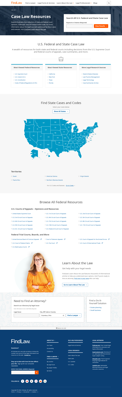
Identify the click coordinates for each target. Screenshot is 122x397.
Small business (95, 310)
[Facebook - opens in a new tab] (22, 381)
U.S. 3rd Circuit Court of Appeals (22, 217)
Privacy (19, 392)
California (52, 74)
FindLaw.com (96, 345)
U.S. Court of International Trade (90, 243)
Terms (13, 392)
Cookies (34, 392)
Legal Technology (88, 80)
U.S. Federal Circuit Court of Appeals (57, 229)
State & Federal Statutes (90, 74)
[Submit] (37, 372)
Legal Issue (17, 312)
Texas (50, 80)
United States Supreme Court (21, 214)
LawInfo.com (96, 365)
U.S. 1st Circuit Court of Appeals (56, 214)
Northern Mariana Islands (55, 180)
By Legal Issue (51, 364)
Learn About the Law (74, 355)
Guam (15, 176)
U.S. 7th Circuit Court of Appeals (56, 221)
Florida (51, 83)
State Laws (71, 358)
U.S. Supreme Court (21, 74)
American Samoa (52, 176)
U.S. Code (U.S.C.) (20, 77)
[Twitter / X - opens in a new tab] (31, 381)
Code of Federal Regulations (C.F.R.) (26, 83)
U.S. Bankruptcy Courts (19, 247)
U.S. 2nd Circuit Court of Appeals (90, 214)
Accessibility (50, 348)
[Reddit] (40, 381)
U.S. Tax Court (50, 243)
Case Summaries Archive (90, 83)
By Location (50, 361)
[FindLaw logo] (17, 3)
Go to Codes (70, 185)
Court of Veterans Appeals (54, 239)
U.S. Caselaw (71, 361)
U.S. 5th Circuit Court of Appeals (90, 217)
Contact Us (50, 351)
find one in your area (81, 278)
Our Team (49, 345)
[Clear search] (63, 315)
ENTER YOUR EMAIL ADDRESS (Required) (22, 369)
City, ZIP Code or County (48, 312)
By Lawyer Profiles (52, 367)
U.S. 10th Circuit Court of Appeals (56, 225)
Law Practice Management (91, 77)
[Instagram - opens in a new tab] (36, 381)
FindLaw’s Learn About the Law (35, 29)
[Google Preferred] (45, 381)
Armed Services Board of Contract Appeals (25, 239)
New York (52, 77)
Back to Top (62, 328)
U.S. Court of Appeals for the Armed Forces (93, 239)
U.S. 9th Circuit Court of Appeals (22, 225)
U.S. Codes (71, 364)
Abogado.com (96, 359)
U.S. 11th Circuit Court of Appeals (90, 225)
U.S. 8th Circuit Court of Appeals (90, 221)
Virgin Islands (84, 176)
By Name (49, 371)
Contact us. (27, 355)
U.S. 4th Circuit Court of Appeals (56, 217)
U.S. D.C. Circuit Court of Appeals (22, 229)
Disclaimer (26, 392)
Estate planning (95, 307)
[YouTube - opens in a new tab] (27, 381)
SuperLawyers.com (97, 352)
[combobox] (26, 315)
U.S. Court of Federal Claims (21, 243)
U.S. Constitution (20, 80)
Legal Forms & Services (74, 345)
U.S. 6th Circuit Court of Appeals (22, 221)
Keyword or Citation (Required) (76, 23)
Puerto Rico (16, 180)
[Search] (109, 3)
